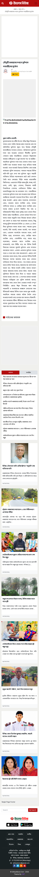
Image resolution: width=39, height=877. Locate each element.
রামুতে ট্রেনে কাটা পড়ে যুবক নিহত (13, 390)
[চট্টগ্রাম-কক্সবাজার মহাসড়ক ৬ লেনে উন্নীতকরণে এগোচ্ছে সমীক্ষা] (20, 497)
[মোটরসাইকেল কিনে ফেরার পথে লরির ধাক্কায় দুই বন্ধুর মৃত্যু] (20, 631)
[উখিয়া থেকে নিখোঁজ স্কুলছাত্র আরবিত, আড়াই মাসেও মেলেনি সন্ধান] (20, 721)
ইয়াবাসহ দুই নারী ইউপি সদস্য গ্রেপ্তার (14, 779)
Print (16, 74)
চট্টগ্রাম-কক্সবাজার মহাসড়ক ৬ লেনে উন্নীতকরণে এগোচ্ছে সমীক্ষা (18, 510)
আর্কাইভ (20, 834)
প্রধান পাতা (11, 834)
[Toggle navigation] (35, 3)
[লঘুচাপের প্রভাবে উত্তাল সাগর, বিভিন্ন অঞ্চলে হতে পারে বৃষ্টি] (20, 586)
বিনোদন (11, 844)
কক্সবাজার (20, 839)
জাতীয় (29, 834)
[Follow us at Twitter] (17, 865)
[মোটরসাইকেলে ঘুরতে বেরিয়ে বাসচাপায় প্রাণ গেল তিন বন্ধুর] (20, 542)
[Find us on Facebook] (14, 865)
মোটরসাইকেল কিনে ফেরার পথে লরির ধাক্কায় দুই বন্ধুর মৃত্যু (18, 645)
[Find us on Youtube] (24, 865)
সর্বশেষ (10, 372)
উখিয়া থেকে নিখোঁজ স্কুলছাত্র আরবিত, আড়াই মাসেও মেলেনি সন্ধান (17, 735)
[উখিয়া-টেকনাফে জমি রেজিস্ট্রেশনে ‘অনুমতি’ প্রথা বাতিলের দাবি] (20, 453)
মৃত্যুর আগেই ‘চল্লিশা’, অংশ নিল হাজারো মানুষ (17, 689)
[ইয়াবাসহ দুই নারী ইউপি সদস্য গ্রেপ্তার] (20, 766)
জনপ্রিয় (28, 372)
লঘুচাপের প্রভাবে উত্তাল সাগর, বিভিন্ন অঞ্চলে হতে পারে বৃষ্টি (18, 600)
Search (33, 810)
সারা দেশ (21, 9)
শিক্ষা (19, 844)
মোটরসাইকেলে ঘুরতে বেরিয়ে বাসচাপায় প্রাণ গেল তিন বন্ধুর (18, 556)
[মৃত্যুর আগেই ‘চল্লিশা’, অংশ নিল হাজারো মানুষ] (20, 676)
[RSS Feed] (21, 865)
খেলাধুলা (27, 844)
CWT (23, 874)
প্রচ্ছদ (15, 9)
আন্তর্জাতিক (9, 839)
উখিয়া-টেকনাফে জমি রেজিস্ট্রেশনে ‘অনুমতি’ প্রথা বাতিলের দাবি (18, 467)
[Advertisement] (19, 36)
